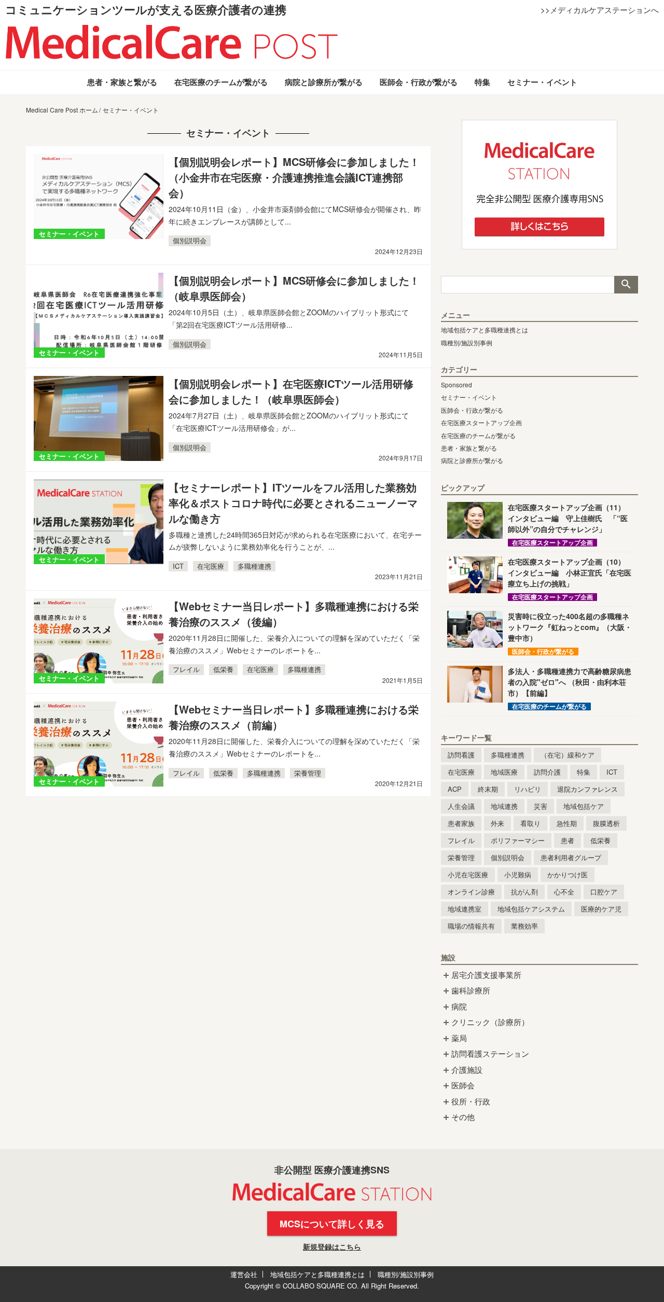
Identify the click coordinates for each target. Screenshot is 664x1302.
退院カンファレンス (587, 789)
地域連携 (504, 806)
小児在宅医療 (468, 874)
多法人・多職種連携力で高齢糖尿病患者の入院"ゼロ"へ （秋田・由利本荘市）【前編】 (569, 682)
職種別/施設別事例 (466, 342)
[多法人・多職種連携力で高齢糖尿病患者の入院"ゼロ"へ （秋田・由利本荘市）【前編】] (475, 684)
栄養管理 (307, 773)
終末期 (488, 789)
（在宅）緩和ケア (567, 755)
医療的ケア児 (601, 909)
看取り (530, 823)
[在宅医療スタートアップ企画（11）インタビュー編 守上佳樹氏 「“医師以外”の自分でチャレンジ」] (475, 520)
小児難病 (517, 874)
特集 (482, 82)
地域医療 (504, 772)
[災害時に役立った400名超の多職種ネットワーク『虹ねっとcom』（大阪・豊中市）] (475, 629)
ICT (178, 566)
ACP (455, 789)
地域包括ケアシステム (531, 909)
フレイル (186, 669)
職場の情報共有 (471, 926)
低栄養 (223, 669)
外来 (497, 823)
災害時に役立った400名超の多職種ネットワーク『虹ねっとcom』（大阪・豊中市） (570, 627)
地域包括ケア (583, 806)
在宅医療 (210, 566)
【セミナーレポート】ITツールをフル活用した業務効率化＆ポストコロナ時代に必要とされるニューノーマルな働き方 (293, 503)
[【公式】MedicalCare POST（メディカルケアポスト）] (172, 41)
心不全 (564, 892)
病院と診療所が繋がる (324, 82)
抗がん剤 (524, 892)
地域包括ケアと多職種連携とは (484, 329)
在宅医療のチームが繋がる (221, 82)
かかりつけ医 (567, 874)
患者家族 (461, 823)
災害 (540, 806)
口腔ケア (603, 892)
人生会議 (461, 806)
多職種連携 (254, 566)
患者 (567, 840)
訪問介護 (547, 772)
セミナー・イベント (542, 82)
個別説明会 (189, 240)
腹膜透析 (606, 823)
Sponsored (456, 384)
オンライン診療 (471, 892)
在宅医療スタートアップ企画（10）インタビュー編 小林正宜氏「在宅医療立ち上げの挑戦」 (569, 572)
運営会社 (243, 1274)
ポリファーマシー (518, 840)
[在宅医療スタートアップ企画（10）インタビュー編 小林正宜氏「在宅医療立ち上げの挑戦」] (475, 574)
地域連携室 (464, 909)
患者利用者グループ (571, 857)
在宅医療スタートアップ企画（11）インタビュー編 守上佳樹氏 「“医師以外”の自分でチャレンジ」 (568, 518)
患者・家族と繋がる (122, 82)
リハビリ (527, 789)
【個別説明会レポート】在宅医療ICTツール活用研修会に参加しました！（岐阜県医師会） (291, 391)
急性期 (567, 823)
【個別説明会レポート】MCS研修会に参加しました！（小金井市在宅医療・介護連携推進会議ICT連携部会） (294, 177)
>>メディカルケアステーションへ (600, 9)
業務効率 (524, 926)
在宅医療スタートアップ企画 (481, 422)
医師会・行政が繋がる (419, 82)
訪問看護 (461, 755)
